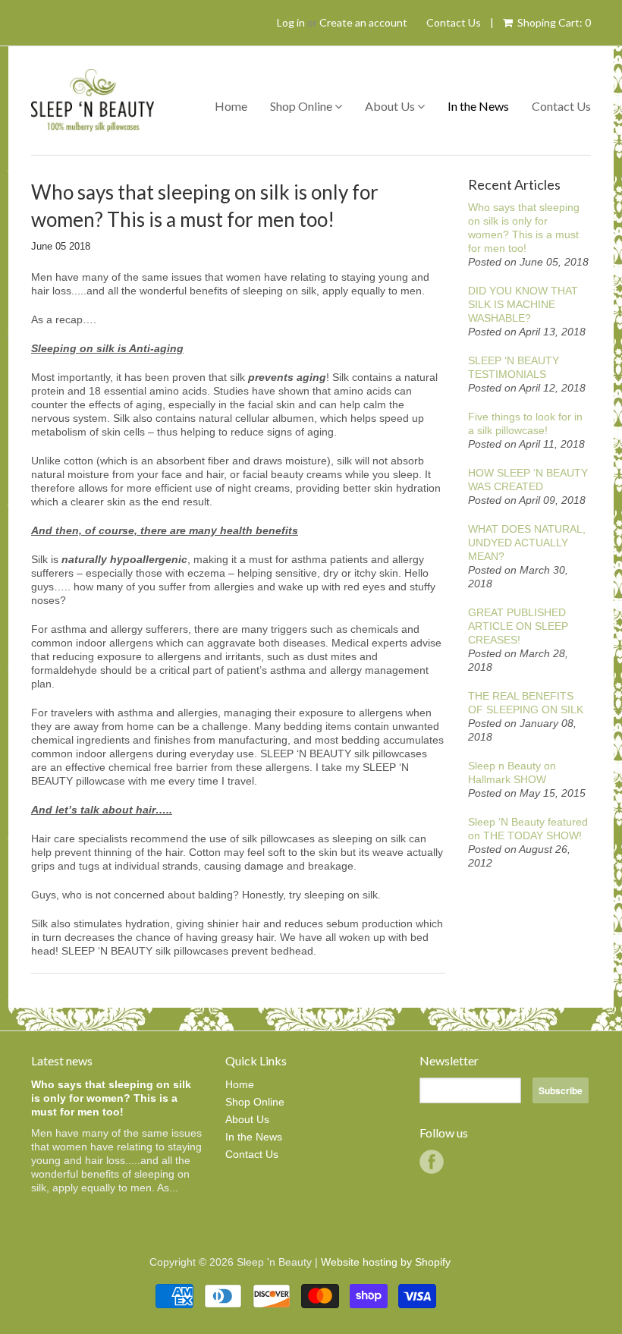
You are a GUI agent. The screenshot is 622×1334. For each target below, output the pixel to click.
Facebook (431, 1162)
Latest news (62, 1060)
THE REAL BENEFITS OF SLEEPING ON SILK (525, 703)
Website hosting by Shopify (386, 1262)
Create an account (363, 22)
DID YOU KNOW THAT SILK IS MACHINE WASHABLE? (523, 304)
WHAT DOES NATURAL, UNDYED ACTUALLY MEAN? (527, 542)
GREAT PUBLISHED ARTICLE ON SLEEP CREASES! (518, 626)
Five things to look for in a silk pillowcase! (525, 423)
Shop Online (302, 106)
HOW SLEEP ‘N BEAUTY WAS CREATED (528, 479)
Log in (291, 22)
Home (231, 106)
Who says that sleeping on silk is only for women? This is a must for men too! (524, 227)
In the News (478, 106)
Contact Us (453, 22)
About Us (391, 106)
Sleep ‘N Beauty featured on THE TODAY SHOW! (528, 829)
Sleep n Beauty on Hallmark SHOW (512, 772)
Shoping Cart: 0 (553, 22)
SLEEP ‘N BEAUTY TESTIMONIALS (513, 367)
